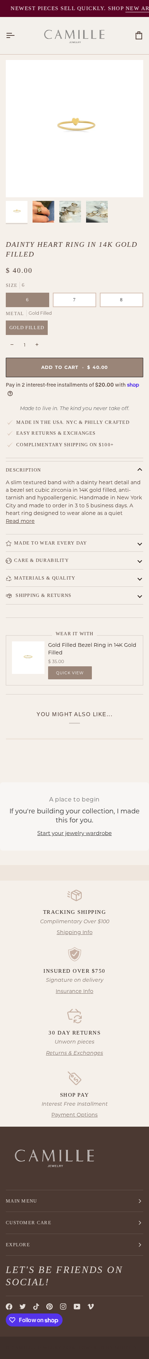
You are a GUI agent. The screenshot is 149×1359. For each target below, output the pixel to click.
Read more (20, 521)
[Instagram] (63, 1306)
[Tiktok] (36, 1306)
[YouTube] (77, 1306)
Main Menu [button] (21, 1201)
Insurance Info (74, 991)
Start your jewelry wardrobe (74, 833)
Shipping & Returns (43, 595)
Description (23, 470)
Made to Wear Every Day (50, 543)
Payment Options (74, 1114)
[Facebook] (9, 1306)
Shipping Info (75, 932)
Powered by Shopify (108, 1347)
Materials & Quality (45, 578)
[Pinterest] (49, 1306)
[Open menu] (16, 35)
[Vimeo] (91, 1306)
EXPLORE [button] (18, 1244)
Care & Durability (41, 560)
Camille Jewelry (37, 1347)
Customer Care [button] (28, 1222)
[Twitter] (23, 1306)
